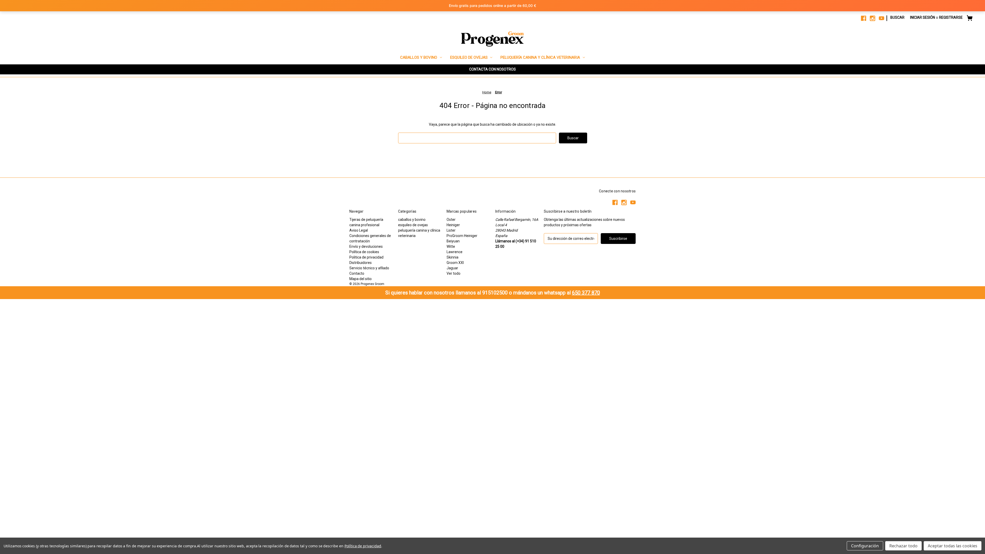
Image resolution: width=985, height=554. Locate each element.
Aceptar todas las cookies (952, 546)
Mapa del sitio (360, 279)
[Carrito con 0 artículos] (970, 18)
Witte (451, 246)
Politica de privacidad (366, 257)
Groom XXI (455, 263)
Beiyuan (453, 241)
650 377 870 (586, 293)
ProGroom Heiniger (462, 236)
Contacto (356, 273)
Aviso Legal (358, 230)
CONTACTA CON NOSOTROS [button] (492, 69)
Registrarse (951, 17)
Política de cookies (364, 252)
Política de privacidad (362, 545)
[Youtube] (881, 18)
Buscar (897, 17)
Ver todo (453, 273)
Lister (451, 230)
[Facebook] (863, 18)
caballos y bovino (418, 57)
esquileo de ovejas (469, 57)
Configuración (865, 546)
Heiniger (453, 225)
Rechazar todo (903, 546)
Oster (451, 219)
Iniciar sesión (922, 17)
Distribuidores (360, 263)
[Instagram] (872, 18)
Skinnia (452, 257)
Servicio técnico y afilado (369, 268)
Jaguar (452, 268)
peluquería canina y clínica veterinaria (540, 57)
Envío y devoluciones (366, 246)
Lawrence (454, 252)
